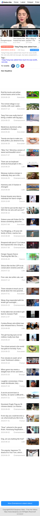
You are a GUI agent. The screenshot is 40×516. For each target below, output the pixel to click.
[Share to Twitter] (18, 66)
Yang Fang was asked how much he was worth (19, 60)
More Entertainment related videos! (20, 503)
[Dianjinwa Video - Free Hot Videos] (6, 2)
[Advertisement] (20, 80)
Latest (23, 2)
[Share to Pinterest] (22, 66)
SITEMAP (20, 514)
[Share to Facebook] (13, 66)
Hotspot (30, 2)
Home (16, 2)
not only (4, 62)
